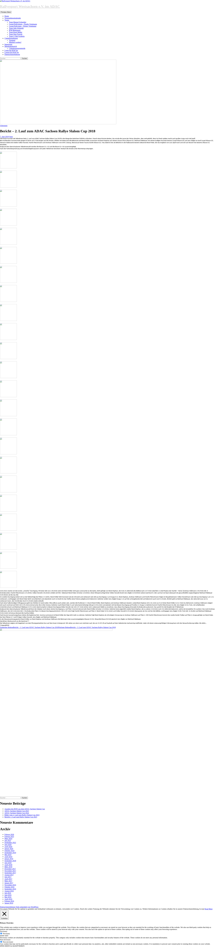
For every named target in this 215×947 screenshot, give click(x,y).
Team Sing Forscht (15, 34)
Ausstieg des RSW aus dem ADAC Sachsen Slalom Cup (24, 809)
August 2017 (9, 875)
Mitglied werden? (15, 42)
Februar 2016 (9, 901)
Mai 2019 (7, 855)
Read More (209, 909)
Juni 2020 (7, 845)
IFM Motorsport (14, 30)
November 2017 (10, 871)
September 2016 (10, 889)
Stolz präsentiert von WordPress (27, 907)
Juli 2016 (7, 893)
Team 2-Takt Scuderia (17, 36)
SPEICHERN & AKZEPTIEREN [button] (12, 946)
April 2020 (8, 847)
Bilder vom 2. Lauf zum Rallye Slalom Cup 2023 (21, 815)
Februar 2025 (9, 836)
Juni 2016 (7, 895)
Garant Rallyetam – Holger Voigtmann (22, 26)
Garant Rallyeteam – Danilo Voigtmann (23, 24)
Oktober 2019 (9, 851)
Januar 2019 (8, 859)
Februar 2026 (9, 834)
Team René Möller (15, 32)
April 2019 (8, 857)
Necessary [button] (3, 931)
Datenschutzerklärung (12, 54)
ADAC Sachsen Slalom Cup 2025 (16, 811)
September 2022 (10, 843)
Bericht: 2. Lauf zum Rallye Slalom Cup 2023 (20, 817)
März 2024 (8, 838)
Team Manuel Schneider (17, 22)
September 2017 (10, 873)
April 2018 (8, 865)
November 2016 (10, 885)
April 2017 (8, 879)
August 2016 (9, 891)
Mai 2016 (7, 897)
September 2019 (10, 853)
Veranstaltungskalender (12, 18)
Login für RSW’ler (11, 50)
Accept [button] (201, 909)
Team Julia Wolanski (16, 28)
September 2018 (10, 861)
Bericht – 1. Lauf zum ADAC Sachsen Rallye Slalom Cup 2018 (29, 627)
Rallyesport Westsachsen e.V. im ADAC (30, 6)
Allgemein (3, 126)
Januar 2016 (8, 903)
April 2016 (8, 899)
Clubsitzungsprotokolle (17, 48)
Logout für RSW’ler (11, 52)
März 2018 (8, 867)
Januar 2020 (8, 849)
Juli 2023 (7, 840)
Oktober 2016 (9, 887)
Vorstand (12, 40)
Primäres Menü (6, 12)
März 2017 (8, 881)
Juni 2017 (7, 877)
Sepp (11, 137)
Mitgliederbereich (10, 46)
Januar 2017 (8, 883)
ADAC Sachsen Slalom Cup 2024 (16, 813)
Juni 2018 (7, 863)
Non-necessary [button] (5, 940)
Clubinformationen (11, 38)
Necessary (6, 934)
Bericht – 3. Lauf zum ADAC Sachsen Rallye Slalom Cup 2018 (87, 627)
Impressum (8, 44)
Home (6, 16)
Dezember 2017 (10, 869)
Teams (6, 20)
